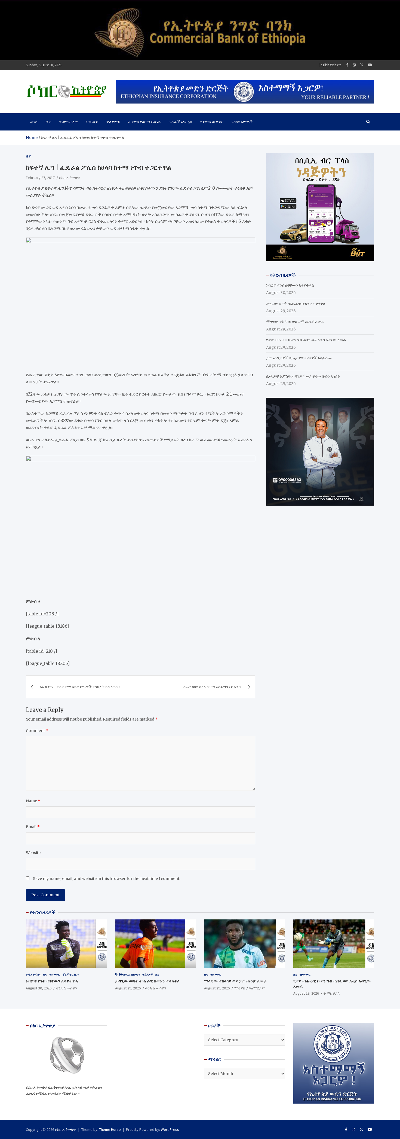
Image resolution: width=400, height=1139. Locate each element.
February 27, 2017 (40, 177)
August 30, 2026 (38, 988)
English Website (330, 65)
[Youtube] (370, 65)
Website (33, 852)
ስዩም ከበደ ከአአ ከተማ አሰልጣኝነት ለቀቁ (212, 686)
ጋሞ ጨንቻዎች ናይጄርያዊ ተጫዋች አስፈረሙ (299, 358)
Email (33, 826)
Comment (37, 730)
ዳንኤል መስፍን (66, 988)
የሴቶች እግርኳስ (181, 121)
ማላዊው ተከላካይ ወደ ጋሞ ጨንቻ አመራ (295, 321)
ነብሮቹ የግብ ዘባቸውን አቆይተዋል (290, 285)
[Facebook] (347, 65)
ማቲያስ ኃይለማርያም (249, 988)
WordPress (170, 1129)
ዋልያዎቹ (113, 121)
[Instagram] (354, 65)
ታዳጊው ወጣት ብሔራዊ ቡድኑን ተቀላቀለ (295, 303)
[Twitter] (362, 65)
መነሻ (34, 121)
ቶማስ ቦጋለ (331, 993)
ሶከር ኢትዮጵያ (69, 177)
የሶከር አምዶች (242, 121)
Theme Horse (110, 1129)
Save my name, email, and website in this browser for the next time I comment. (106, 878)
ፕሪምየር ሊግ (68, 121)
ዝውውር (92, 121)
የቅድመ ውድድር (211, 121)
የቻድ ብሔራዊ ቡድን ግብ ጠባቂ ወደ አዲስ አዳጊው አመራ (306, 339)
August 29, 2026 (128, 988)
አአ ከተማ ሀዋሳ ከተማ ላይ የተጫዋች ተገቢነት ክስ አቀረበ (80, 686)
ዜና (48, 121)
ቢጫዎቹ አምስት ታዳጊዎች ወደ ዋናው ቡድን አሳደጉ (303, 376)
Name (33, 800)
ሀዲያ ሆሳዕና (33, 974)
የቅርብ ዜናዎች (43, 912)
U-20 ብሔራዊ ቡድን (127, 974)
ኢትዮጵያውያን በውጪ (144, 121)
